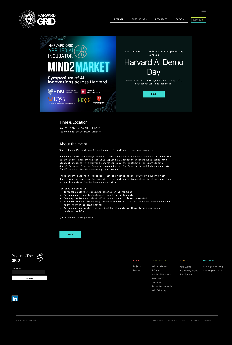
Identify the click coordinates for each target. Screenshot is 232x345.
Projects (137, 266)
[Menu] (204, 11)
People (136, 270)
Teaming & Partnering (213, 266)
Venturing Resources (212, 270)
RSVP (154, 94)
